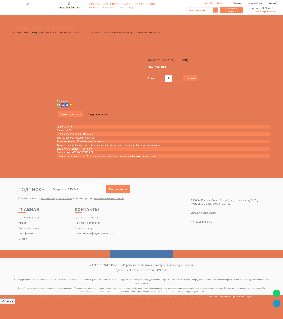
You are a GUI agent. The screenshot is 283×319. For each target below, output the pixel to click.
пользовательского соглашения (109, 198)
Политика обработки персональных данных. (232, 296)
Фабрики (139, 4)
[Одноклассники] (71, 105)
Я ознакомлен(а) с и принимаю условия (73, 198)
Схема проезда (125, 7)
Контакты (108, 7)
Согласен (7, 301)
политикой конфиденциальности (56, 198)
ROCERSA (79, 33)
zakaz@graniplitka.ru (203, 212)
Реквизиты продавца (87, 222)
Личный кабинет (255, 3)
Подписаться (118, 189)
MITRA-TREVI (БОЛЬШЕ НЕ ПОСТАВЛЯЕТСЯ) (109, 33)
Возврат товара (84, 228)
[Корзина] (267, 2)
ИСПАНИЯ (66, 33)
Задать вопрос (98, 114)
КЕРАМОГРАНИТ (50, 33)
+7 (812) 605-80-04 (266, 11)
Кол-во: (151, 78)
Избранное (237, 3)
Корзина (272, 3)
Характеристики (71, 114)
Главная (94, 4)
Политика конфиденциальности (94, 233)
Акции (127, 4)
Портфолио (25, 233)
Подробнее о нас (29, 228)
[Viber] (62, 105)
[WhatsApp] (58, 105)
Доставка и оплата (86, 217)
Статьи (151, 4)
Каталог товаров (111, 4)
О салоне (94, 7)
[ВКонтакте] (67, 105)
